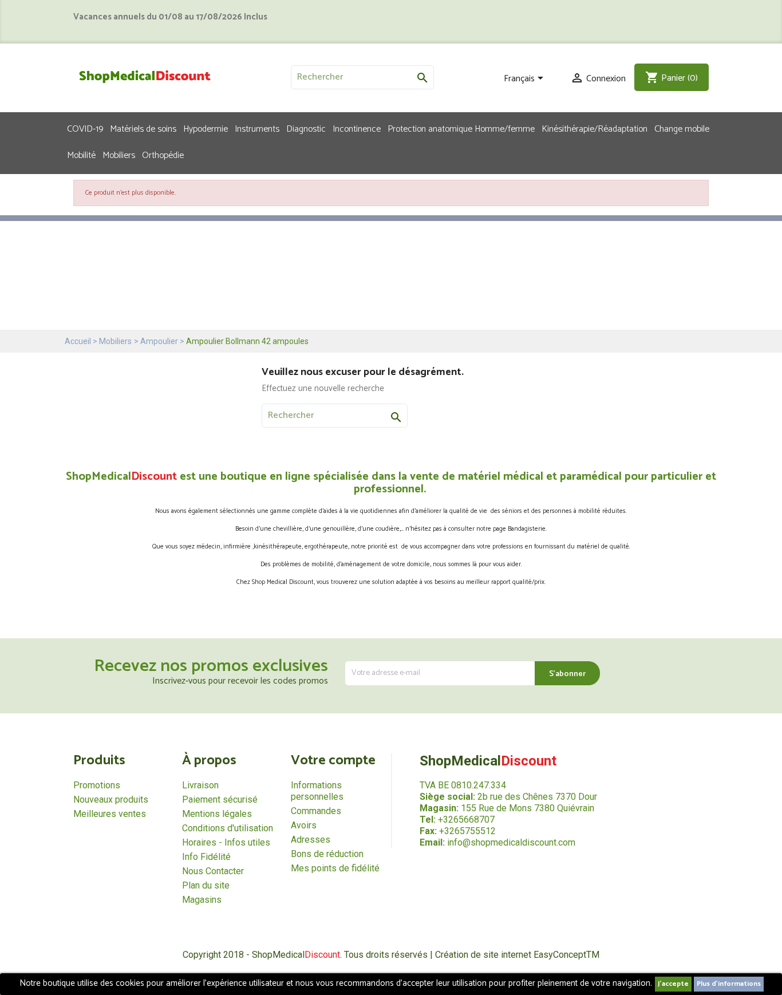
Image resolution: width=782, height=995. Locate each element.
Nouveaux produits (110, 799)
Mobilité (81, 154)
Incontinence (357, 128)
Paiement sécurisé (220, 799)
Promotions (96, 785)
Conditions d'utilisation (227, 828)
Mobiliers (118, 154)
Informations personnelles (317, 791)
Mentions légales (217, 813)
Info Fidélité (206, 856)
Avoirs (304, 825)
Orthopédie (163, 154)
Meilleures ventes (109, 813)
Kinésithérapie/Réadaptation (594, 128)
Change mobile (681, 128)
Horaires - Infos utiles (226, 842)
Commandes (316, 811)
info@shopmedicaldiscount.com (511, 842)
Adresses (310, 839)
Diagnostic (306, 128)
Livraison (200, 785)
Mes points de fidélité (335, 868)
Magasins (202, 899)
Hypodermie (205, 128)
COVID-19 (85, 128)
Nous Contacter (213, 871)
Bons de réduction (327, 853)
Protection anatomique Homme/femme (461, 128)
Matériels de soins (143, 128)
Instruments (257, 128)
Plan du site (206, 885)
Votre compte (333, 760)
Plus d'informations (729, 983)
